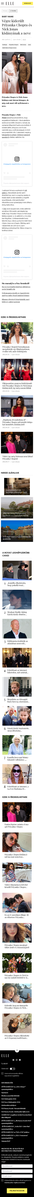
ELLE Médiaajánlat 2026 (8, 1099)
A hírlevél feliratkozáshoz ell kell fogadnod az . (17, 1181)
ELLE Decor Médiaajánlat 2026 (10, 1102)
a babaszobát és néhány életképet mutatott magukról (16, 134)
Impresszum (4, 1092)
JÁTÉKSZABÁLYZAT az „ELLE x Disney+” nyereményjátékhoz (13, 1088)
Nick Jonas (23, 44)
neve (29, 44)
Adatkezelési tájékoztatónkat (14, 1182)
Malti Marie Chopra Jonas (9, 47)
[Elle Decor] (10, 3)
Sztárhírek (13, 11)
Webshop (27, 3)
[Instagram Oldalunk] (16, 1060)
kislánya (4, 44)
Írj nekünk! (4, 1064)
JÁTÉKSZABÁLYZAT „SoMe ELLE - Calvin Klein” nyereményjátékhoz (15, 1128)
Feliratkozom (17, 1191)
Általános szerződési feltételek (10, 1096)
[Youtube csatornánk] (20, 1060)
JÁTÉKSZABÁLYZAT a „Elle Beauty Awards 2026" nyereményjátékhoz (16, 1122)
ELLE (24, 39)
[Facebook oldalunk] (13, 1060)
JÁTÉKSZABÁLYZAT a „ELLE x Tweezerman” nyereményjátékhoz (14, 1137)
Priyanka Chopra (13, 44)
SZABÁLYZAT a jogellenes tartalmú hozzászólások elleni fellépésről (16, 1116)
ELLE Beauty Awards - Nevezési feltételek (13, 1108)
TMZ (4, 209)
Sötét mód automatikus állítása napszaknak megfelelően (13, 1075)
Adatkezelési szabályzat (8, 1105)
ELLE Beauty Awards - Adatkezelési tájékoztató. (15, 1112)
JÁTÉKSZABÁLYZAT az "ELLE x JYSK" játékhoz (15, 1132)
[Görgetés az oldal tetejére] (17, 1050)
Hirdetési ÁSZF (5, 1141)
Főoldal (5, 11)
